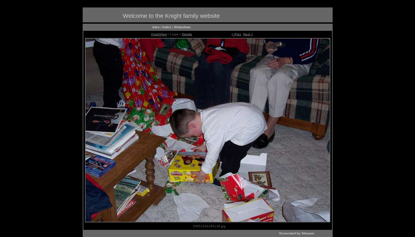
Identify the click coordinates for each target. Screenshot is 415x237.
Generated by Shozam (296, 233)
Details (187, 34)
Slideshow (182, 27)
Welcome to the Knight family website (171, 16)
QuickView (159, 34)
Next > (248, 34)
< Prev (236, 34)
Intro (156, 27)
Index (166, 27)
